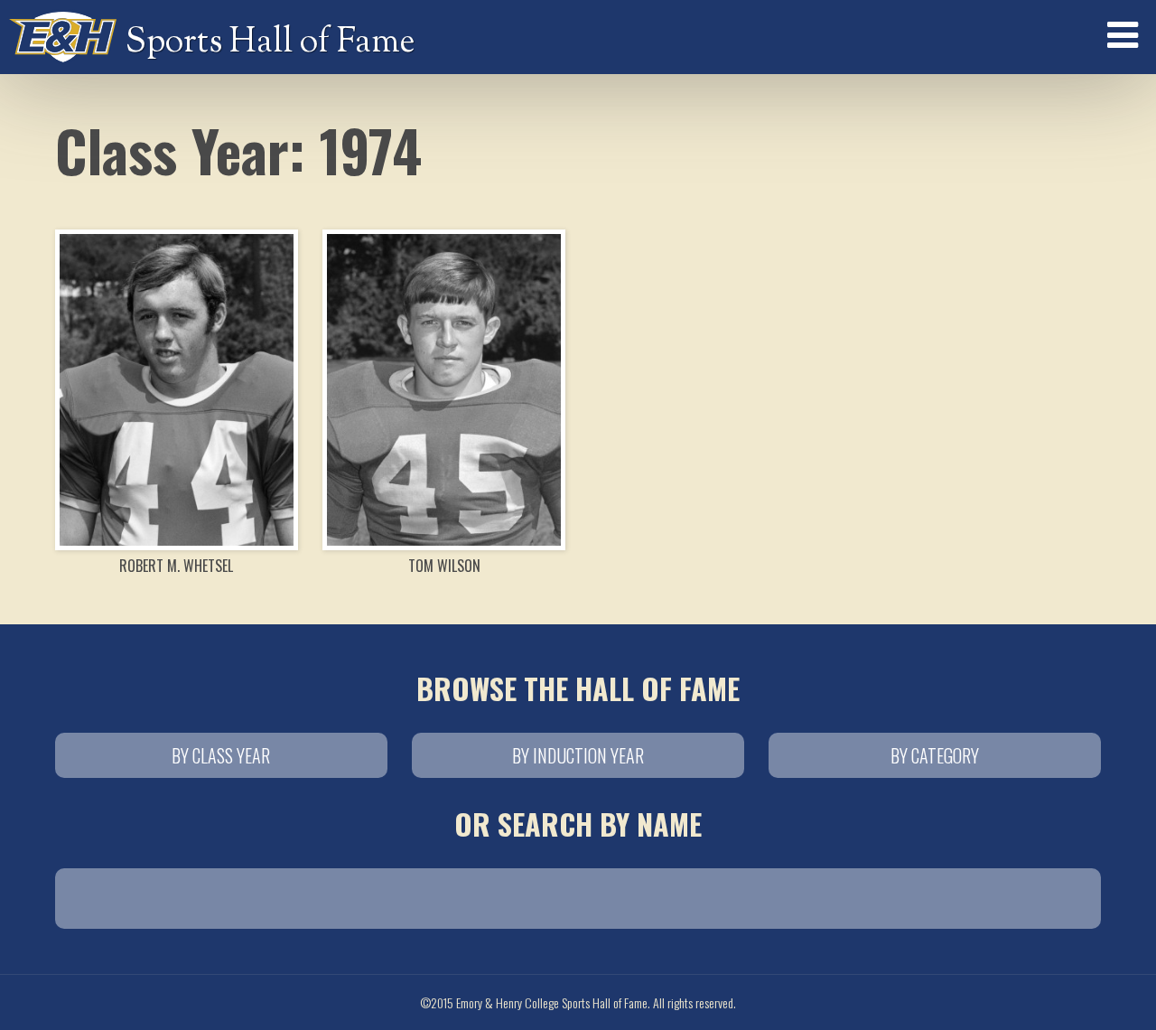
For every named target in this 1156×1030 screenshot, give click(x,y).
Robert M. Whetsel (176, 565)
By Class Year (221, 755)
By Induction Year (578, 755)
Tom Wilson (444, 565)
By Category (934, 755)
